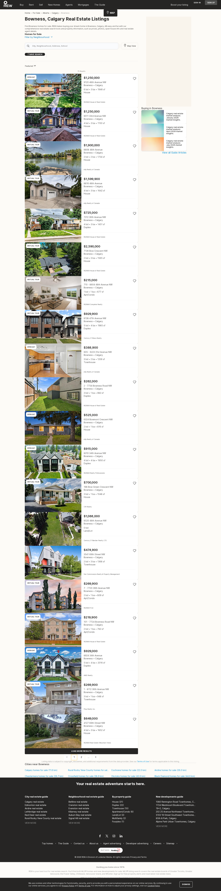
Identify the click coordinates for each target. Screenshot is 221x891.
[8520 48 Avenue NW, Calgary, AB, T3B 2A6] (81, 529)
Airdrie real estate (34, 808)
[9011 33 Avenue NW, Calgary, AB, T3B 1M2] (81, 124)
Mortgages (83, 4)
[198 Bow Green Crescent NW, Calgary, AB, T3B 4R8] (81, 495)
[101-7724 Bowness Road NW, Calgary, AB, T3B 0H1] (81, 630)
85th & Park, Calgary (166, 818)
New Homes (54, 4)
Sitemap (170, 843)
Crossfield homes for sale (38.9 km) (86, 776)
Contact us (79, 843)
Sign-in (197, 2)
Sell (41, 4)
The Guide (99, 4)
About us (93, 843)
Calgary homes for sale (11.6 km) (41, 770)
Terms (144, 857)
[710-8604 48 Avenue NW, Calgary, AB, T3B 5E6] (81, 293)
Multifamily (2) (119, 818)
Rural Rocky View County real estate (43, 818)
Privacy (133, 857)
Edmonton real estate (35, 805)
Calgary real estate (34, 801)
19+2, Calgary (163, 808)
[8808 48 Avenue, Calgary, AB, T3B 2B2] (81, 158)
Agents (69, 4)
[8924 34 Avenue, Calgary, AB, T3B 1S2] (81, 664)
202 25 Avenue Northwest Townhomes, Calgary (176, 811)
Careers (157, 843)
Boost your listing (179, 4)
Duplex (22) (118, 805)
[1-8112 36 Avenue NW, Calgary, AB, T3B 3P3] (81, 697)
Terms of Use (143, 761)
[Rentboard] (115, 850)
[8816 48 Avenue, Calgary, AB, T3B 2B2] (81, 192)
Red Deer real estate (35, 815)
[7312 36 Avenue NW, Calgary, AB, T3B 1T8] (81, 225)
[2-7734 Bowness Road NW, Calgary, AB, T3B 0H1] (81, 394)
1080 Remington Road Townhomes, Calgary (176, 801)
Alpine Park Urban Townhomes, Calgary (175, 821)
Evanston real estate (79, 808)
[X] (107, 836)
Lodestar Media (105, 857)
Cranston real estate (79, 805)
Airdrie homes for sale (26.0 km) (171, 770)
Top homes (47, 843)
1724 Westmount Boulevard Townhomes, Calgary (176, 805)
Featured (29, 66)
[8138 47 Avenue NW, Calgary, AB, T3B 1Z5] (81, 327)
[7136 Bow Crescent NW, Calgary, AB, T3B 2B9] (81, 259)
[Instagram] (113, 836)
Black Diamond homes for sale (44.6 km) (175, 776)
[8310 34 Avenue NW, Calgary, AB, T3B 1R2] (81, 461)
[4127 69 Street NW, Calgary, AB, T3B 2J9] (81, 731)
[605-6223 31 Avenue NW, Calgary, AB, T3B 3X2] (81, 360)
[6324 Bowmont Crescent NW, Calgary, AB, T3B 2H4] (81, 428)
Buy (22, 4)
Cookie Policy (153, 886)
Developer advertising (137, 843)
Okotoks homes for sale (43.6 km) (128, 776)
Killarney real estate (78, 811)
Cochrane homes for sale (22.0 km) (128, 770)
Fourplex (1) (118, 821)
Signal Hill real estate (79, 818)
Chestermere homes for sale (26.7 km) (44, 776)
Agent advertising (112, 843)
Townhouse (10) (120, 808)
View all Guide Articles (174, 152)
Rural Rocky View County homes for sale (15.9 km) (88, 770)
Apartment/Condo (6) (123, 811)
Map (112, 13)
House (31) (117, 801)
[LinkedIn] (121, 836)
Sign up (211, 2)
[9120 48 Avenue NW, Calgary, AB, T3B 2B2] (81, 90)
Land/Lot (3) (118, 815)
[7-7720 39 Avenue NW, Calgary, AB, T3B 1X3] (81, 596)
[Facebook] (100, 836)
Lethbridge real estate (36, 811)
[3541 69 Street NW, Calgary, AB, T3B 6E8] (81, 563)
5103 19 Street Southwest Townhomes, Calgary (176, 815)
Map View (131, 46)
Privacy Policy (68, 886)
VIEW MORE (30, 823)
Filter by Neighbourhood (37, 37)
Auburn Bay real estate (80, 815)
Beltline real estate (78, 801)
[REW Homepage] (8, 4)
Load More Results (81, 751)
